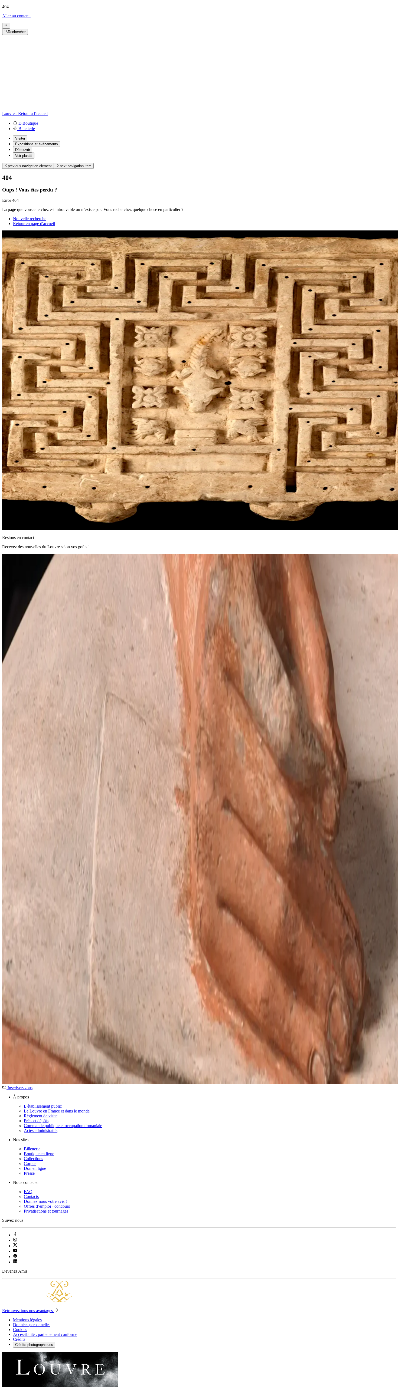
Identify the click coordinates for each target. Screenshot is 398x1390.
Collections (33, 1158)
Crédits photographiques (34, 1345)
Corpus (30, 1163)
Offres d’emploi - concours (47, 1206)
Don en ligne (35, 1168)
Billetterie (32, 1149)
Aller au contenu (16, 16)
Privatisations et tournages (46, 1211)
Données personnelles (31, 1324)
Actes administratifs (40, 1130)
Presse (29, 1173)
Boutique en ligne (39, 1153)
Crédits (19, 1339)
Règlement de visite (40, 1116)
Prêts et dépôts (36, 1120)
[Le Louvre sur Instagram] (15, 1240)
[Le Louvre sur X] (15, 1245)
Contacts (31, 1196)
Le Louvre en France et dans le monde (57, 1111)
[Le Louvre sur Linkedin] (15, 1262)
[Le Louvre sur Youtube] (15, 1251)
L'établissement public (43, 1106)
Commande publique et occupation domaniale (63, 1125)
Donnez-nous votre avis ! (45, 1201)
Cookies (20, 1329)
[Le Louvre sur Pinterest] (15, 1256)
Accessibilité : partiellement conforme (45, 1334)
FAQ (28, 1191)
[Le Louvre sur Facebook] (15, 1235)
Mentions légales (27, 1320)
